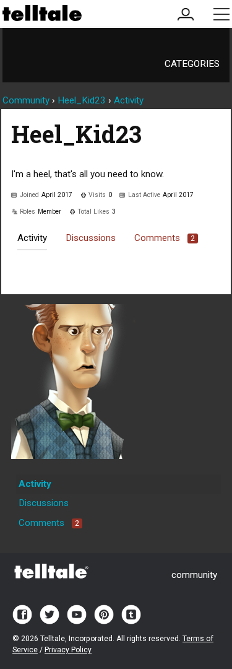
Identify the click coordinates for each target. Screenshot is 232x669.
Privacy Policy (68, 649)
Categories (192, 63)
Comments (164, 237)
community (194, 574)
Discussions (91, 237)
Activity (32, 237)
